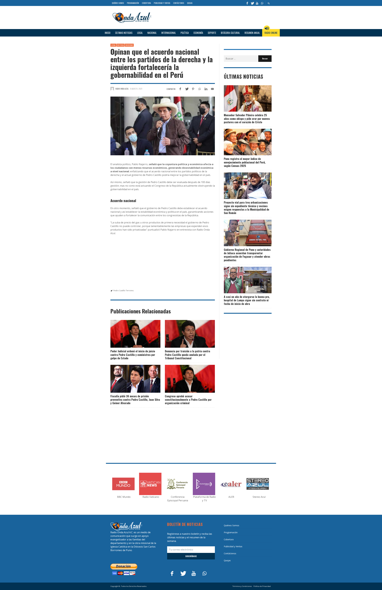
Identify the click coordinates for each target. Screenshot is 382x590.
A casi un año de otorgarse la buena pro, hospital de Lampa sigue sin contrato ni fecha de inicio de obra (247, 300)
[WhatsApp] (262, 3)
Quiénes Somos (231, 525)
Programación (231, 532)
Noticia (120, 45)
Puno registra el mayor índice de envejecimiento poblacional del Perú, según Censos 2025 (245, 162)
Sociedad (129, 45)
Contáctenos (230, 553)
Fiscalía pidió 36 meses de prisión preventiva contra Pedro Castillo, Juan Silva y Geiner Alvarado (135, 399)
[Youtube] (257, 3)
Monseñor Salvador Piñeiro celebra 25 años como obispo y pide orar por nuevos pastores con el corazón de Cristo (247, 118)
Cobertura (229, 539)
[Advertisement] (212, 17)
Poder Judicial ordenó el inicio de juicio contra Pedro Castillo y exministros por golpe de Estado (132, 354)
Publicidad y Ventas (233, 546)
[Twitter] (252, 3)
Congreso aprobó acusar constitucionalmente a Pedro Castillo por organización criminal (188, 399)
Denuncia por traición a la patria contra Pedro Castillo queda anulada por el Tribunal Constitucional (187, 354)
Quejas (227, 560)
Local (113, 45)
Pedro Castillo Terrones (123, 290)
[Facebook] (247, 3)
